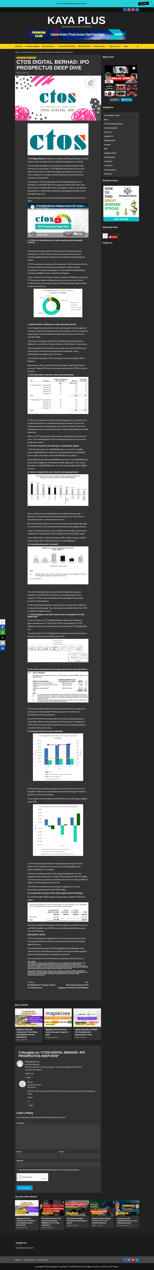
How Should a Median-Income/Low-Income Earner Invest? (77, 1221)
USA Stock (108, 174)
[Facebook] (2, 627)
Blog (106, 119)
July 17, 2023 (80, 1037)
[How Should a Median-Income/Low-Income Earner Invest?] (77, 1208)
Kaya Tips (107, 132)
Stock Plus (108, 161)
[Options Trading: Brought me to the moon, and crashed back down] (102, 1208)
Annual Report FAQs (67, 46)
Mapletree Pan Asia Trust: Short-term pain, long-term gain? (57, 1032)
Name (19, 1152)
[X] (2, 637)
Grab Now (143, 4)
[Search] (138, 46)
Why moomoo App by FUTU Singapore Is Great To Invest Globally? (73, 984)
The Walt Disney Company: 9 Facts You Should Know (41, 984)
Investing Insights (32, 46)
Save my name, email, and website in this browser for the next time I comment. (49, 1170)
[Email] (2, 642)
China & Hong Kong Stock (113, 124)
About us (18, 1260)
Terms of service (29, 1260)
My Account (114, 46)
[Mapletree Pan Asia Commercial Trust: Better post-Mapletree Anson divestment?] (29, 1017)
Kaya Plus (76, 20)
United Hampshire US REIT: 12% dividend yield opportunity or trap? (86, 1032)
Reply (29, 1077)
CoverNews (104, 1266)
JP (28, 1082)
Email (61, 1152)
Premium (107, 145)
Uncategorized (109, 170)
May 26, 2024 (46, 1227)
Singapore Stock (21, 1024)
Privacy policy (42, 1260)
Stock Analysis (48, 46)
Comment (21, 1123)
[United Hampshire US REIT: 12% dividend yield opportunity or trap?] (87, 1017)
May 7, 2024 (97, 1225)
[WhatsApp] (2, 632)
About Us (19, 46)
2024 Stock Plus (84, 46)
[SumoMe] (2, 648)
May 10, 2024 (72, 1225)
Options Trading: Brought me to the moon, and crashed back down (101, 1221)
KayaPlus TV (108, 136)
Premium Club (99, 46)
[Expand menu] (55, 46)
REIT (47, 1022)
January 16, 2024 (123, 1225)
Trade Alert (108, 165)
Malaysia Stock (21, 57)
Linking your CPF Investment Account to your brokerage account (127, 1221)
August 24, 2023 (51, 1037)
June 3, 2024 (21, 1039)
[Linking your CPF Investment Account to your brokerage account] (127, 1208)
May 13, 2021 (22, 73)
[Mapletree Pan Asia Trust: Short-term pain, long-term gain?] (58, 1017)
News (126, 46)
